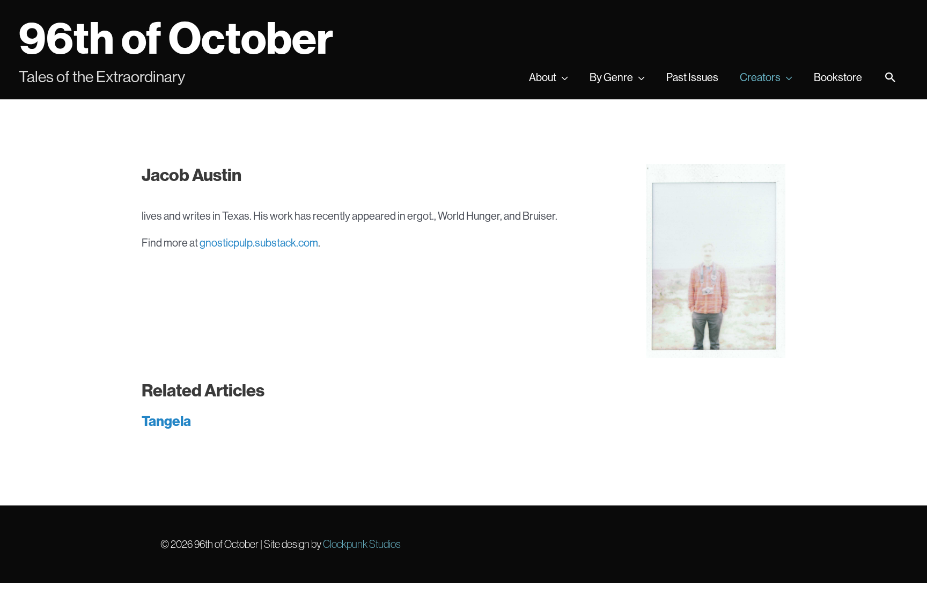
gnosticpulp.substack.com (259, 242)
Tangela (166, 421)
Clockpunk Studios (362, 544)
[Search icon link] (890, 78)
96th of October (176, 38)
